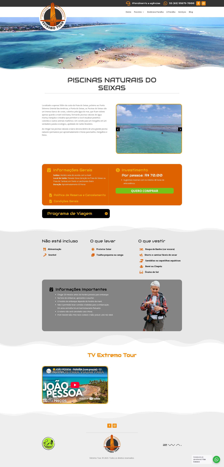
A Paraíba (170, 12)
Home (128, 12)
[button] (118, 129)
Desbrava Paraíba (155, 12)
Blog (191, 12)
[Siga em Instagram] (203, 3)
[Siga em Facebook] (198, 3)
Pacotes (138, 12)
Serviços (182, 12)
